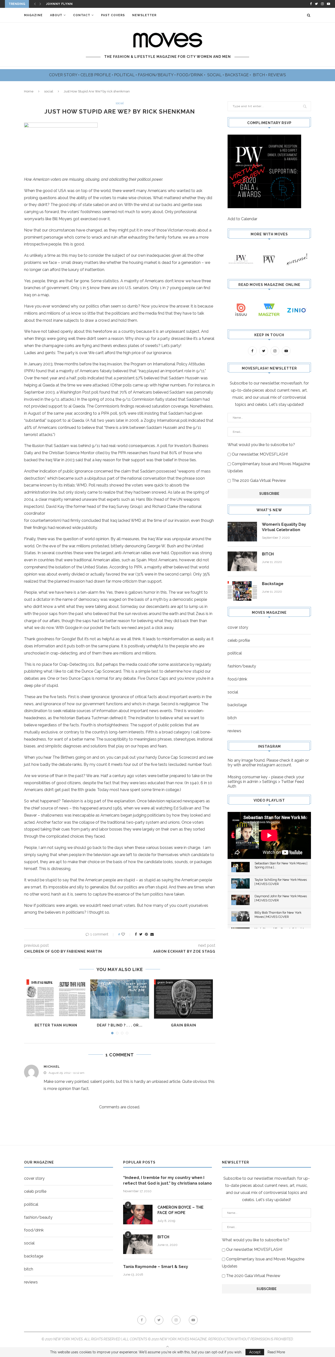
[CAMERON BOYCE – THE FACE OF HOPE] (138, 1214)
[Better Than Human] (55, 999)
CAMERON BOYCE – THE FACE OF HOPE (180, 1210)
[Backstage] (242, 591)
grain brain (183, 1025)
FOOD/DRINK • (191, 75)
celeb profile (239, 640)
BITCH (259, 75)
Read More (276, 1352)
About (56, 15)
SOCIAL (215, 75)
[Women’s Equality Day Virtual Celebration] (242, 531)
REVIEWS (277, 75)
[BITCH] (242, 561)
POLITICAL (125, 75)
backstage (237, 705)
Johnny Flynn (59, 4)
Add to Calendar (242, 219)
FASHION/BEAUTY (156, 75)
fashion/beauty (242, 666)
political (235, 653)
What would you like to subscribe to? (261, 444)
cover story (238, 627)
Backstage (272, 583)
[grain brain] (183, 999)
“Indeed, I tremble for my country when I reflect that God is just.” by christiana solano (167, 1180)
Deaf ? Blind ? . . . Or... (119, 1025)
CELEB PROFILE (96, 75)
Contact (81, 15)
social (48, 91)
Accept (254, 1352)
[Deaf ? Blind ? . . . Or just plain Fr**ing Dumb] (119, 999)
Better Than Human (56, 1025)
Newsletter (144, 15)
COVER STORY (63, 75)
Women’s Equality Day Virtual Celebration (284, 527)
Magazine (33, 15)
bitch (232, 718)
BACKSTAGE (237, 75)
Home (29, 91)
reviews (234, 731)
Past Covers (113, 15)
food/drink (237, 679)
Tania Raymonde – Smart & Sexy (155, 1266)
